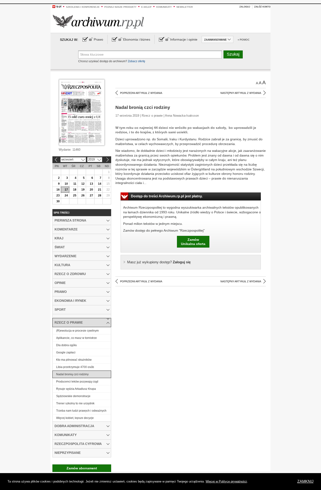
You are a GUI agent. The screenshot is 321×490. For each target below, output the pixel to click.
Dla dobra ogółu (66, 345)
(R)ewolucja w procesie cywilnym (77, 330)
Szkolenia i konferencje (83, 7)
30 (58, 201)
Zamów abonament (82, 468)
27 (91, 195)
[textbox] (150, 54)
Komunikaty (164, 7)
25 (74, 195)
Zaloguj (244, 7)
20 (91, 189)
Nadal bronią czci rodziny (72, 374)
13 (91, 183)
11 (74, 183)
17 (66, 189)
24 (66, 195)
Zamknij (305, 481)
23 (58, 195)
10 (66, 183)
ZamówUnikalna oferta (193, 242)
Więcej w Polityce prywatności (226, 481)
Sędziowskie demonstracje (73, 396)
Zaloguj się (159, 262)
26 (83, 195)
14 (99, 183)
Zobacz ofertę (136, 61)
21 (99, 189)
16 (58, 189)
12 (83, 183)
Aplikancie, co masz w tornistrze (76, 338)
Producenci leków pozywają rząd (77, 381)
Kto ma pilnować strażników (74, 359)
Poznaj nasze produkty (120, 7)
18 (74, 189)
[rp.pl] (56, 6)
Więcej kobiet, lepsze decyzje (75, 418)
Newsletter (184, 7)
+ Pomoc (244, 39)
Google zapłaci (65, 352)
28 (99, 195)
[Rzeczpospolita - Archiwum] (98, 21)
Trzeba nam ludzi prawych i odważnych (81, 410)
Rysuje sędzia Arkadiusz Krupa (76, 388)
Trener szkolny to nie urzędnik (75, 403)
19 (83, 189)
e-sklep (146, 7)
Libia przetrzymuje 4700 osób (75, 367)
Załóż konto (262, 7)
